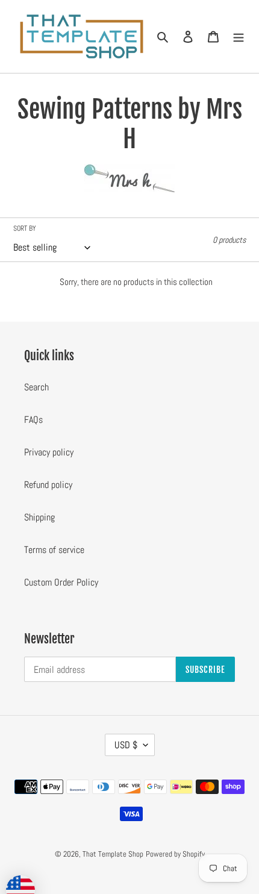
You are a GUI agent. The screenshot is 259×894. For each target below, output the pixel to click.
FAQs (33, 419)
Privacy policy (48, 452)
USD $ (125, 745)
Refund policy (48, 484)
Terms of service (54, 549)
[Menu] (238, 36)
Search (36, 387)
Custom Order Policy (61, 582)
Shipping (39, 517)
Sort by (24, 228)
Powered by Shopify (175, 854)
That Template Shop (113, 854)
